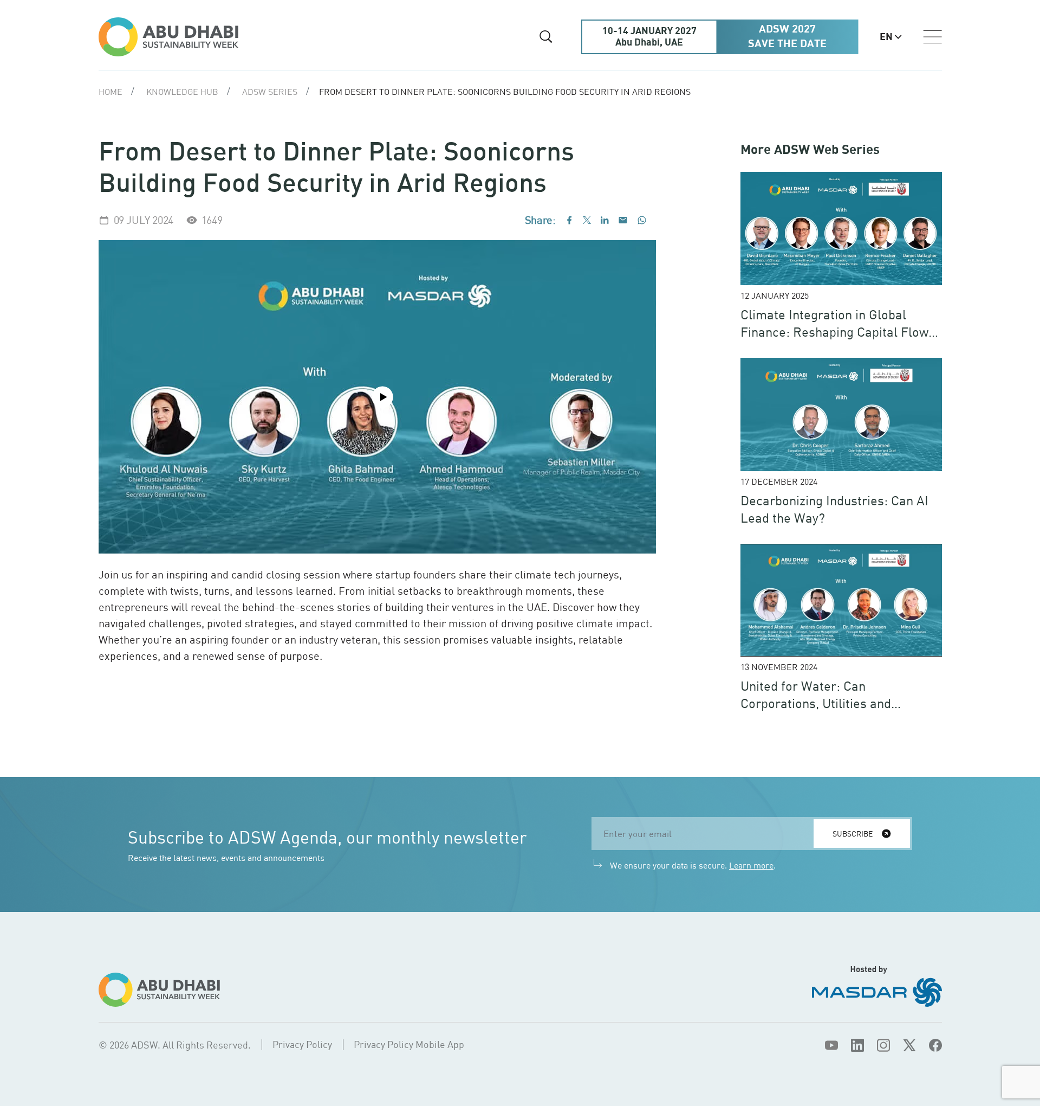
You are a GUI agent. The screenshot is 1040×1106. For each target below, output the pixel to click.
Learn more (751, 865)
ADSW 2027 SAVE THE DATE (787, 36)
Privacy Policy (302, 1044)
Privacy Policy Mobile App (409, 1044)
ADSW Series (269, 91)
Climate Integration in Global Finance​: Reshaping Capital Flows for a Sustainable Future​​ (837, 331)
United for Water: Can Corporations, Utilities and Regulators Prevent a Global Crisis (840, 703)
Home (110, 91)
